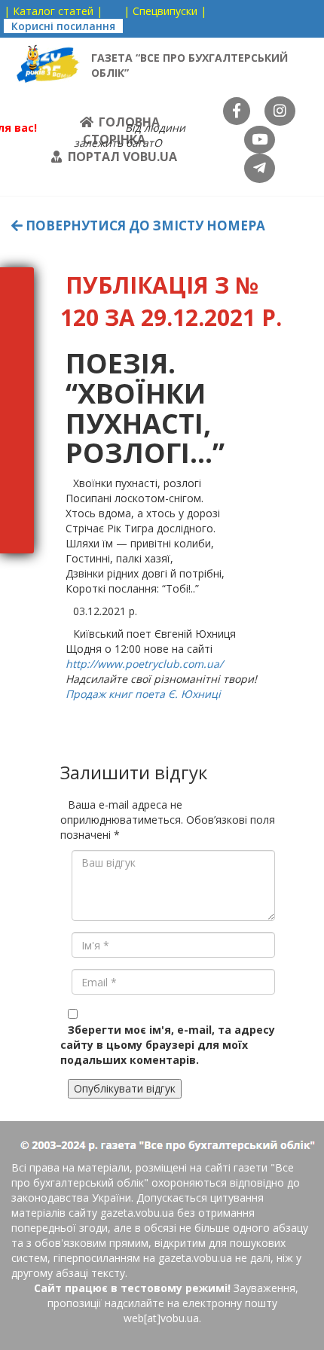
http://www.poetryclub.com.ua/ (144, 664)
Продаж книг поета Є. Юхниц (142, 694)
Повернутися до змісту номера (144, 225)
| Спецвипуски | (165, 11)
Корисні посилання (63, 26)
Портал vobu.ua (122, 156)
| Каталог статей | (53, 11)
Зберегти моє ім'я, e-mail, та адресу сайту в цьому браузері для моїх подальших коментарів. (167, 1044)
